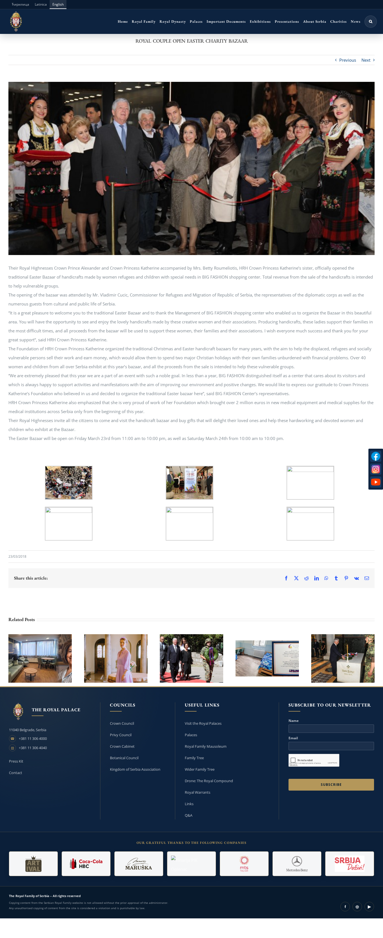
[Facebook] (375, 456)
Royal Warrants (197, 792)
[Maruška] (138, 863)
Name (294, 721)
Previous (347, 60)
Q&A (188, 815)
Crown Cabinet (122, 746)
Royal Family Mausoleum (206, 746)
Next (365, 60)
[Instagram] (375, 469)
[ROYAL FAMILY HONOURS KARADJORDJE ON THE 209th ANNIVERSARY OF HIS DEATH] (343, 658)
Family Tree (194, 757)
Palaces (191, 734)
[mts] (244, 863)
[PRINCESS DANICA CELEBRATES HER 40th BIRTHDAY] (115, 658)
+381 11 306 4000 (33, 738)
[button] (370, 21)
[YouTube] (375, 482)
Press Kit (16, 761)
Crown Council (122, 723)
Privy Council (120, 734)
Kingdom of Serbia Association (135, 769)
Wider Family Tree (199, 769)
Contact (15, 772)
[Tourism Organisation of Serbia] (349, 863)
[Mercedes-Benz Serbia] (297, 863)
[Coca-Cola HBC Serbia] (86, 863)
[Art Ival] (33, 863)
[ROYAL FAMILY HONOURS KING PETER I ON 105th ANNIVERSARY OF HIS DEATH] (191, 658)
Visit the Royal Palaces (203, 723)
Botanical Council (124, 757)
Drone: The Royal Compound (209, 780)
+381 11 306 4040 (33, 747)
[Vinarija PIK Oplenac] (191, 863)
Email (293, 738)
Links (189, 803)
